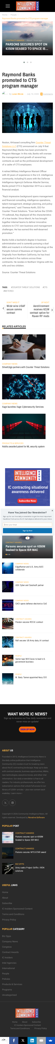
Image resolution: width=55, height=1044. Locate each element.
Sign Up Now (27, 531)
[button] (27, 512)
